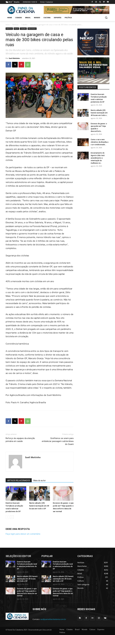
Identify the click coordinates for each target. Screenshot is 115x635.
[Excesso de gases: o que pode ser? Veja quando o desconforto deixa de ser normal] (63, 493)
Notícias (15, 24)
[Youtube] (107, 2)
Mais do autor (39, 480)
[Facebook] (92, 2)
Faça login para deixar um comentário (23, 534)
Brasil (16, 29)
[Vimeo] (103, 2)
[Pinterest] (21, 64)
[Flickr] (92, 618)
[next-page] (12, 517)
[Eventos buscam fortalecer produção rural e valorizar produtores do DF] (16, 493)
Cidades (24, 24)
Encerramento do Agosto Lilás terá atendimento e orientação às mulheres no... (97, 158)
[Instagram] (96, 2)
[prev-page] (7, 517)
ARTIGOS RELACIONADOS (18, 480)
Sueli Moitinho (14, 58)
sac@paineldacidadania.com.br (53, 619)
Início (8, 24)
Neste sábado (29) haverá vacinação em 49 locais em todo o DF (39, 506)
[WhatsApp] (28, 64)
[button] (106, 17)
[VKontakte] (105, 618)
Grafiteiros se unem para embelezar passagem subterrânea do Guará (57, 441)
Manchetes (32, 29)
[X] (100, 2)
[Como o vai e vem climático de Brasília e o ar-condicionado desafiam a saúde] (83, 142)
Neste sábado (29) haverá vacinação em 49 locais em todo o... (99, 112)
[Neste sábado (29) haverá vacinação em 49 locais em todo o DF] (39, 493)
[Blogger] (79, 618)
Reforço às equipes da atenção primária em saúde (20, 439)
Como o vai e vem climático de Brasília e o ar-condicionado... (99, 142)
